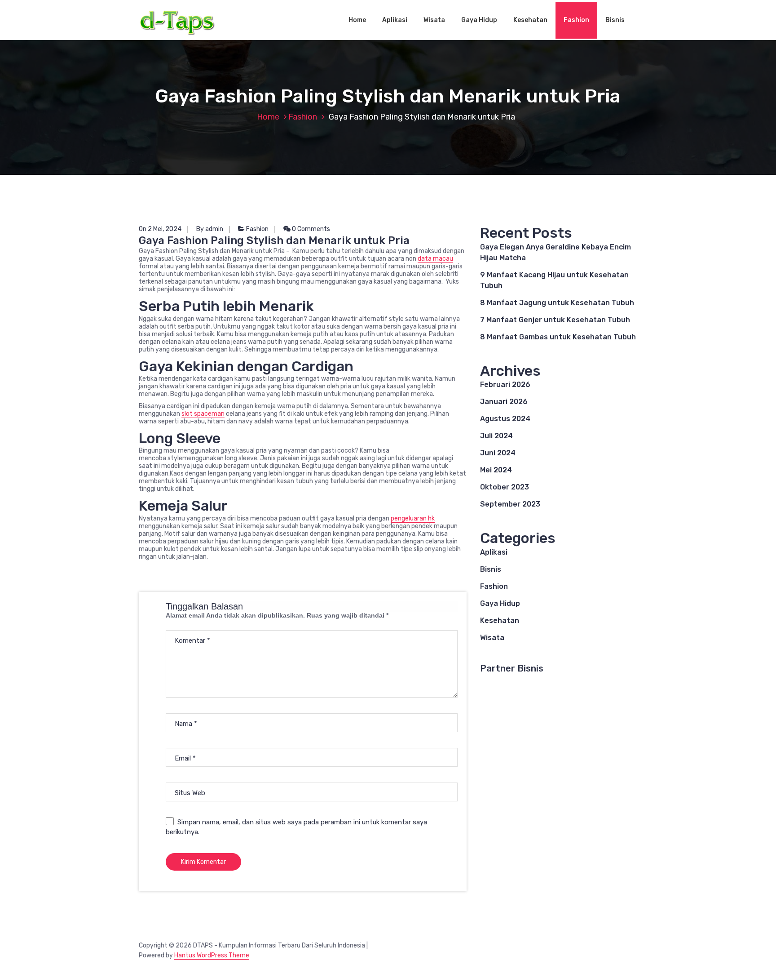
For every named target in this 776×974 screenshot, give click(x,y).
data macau (435, 258)
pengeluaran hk (413, 518)
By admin (209, 229)
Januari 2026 (504, 401)
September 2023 (510, 504)
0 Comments (310, 229)
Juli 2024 (496, 435)
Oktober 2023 (504, 487)
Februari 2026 (505, 384)
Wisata (434, 20)
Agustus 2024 (505, 418)
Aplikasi (394, 20)
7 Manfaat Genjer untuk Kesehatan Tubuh (555, 320)
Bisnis (615, 20)
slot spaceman (203, 414)
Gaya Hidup (479, 20)
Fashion (576, 20)
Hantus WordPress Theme (211, 955)
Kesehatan (530, 20)
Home (357, 20)
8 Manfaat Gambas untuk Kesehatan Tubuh (558, 337)
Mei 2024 (496, 470)
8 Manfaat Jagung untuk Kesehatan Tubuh (557, 302)
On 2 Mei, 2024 (160, 229)
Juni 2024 (498, 453)
